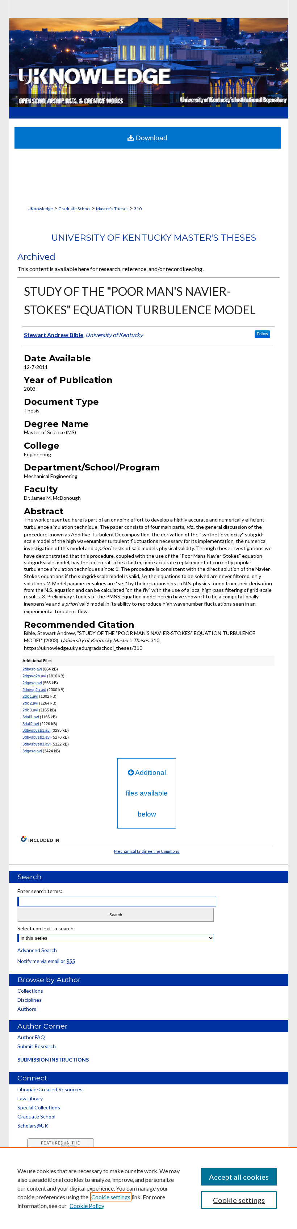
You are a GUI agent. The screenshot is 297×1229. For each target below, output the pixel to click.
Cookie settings (110, 1196)
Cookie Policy (87, 1205)
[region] (148, 1188)
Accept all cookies (239, 1176)
